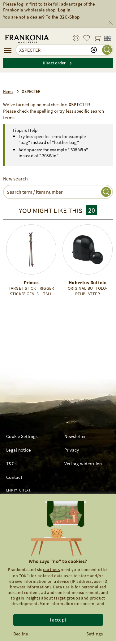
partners (51, 569)
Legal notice (18, 450)
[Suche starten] (107, 50)
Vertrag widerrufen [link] (83, 463)
